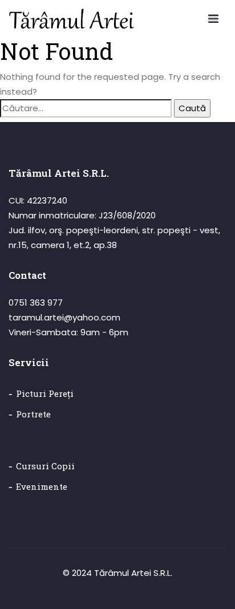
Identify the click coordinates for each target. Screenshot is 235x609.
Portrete (33, 414)
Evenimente (41, 486)
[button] (213, 17)
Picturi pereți (45, 393)
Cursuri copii (45, 466)
